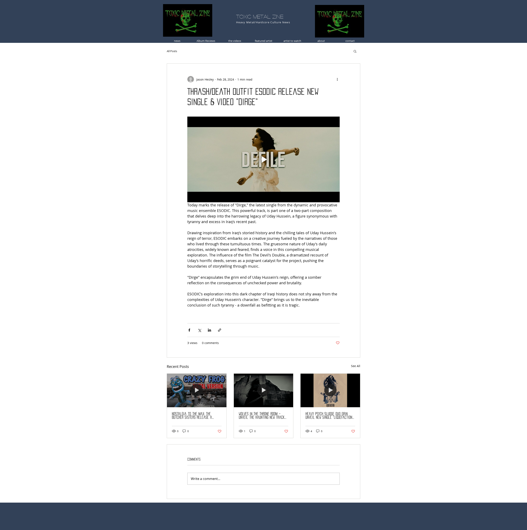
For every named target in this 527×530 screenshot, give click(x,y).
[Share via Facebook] (189, 330)
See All (355, 366)
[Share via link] (220, 330)
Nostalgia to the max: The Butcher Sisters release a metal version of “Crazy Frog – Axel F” (195, 415)
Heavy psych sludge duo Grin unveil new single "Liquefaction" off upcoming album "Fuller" (329, 415)
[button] (355, 51)
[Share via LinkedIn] (209, 330)
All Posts (172, 51)
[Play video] (263, 159)
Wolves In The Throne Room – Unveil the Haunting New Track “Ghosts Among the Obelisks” (261, 415)
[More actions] (337, 79)
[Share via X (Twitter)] (199, 330)
